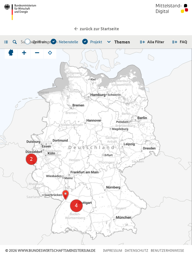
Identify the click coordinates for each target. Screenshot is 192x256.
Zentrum (40, 42)
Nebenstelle (68, 42)
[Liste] (7, 41)
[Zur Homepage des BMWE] (49, 12)
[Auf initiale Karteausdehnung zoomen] (11, 52)
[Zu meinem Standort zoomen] (50, 52)
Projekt (96, 42)
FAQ (183, 42)
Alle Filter (155, 42)
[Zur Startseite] (172, 12)
